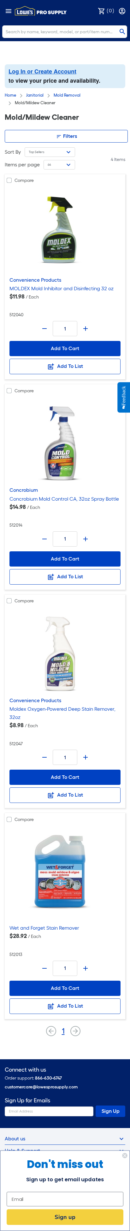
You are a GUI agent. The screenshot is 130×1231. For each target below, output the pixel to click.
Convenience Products (35, 280)
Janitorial (35, 95)
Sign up (65, 1217)
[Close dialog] (124, 1155)
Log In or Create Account (42, 71)
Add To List (69, 366)
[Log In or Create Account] (122, 11)
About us (15, 1139)
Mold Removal (67, 95)
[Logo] (41, 10)
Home (10, 95)
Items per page (22, 165)
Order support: (33, 1078)
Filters (69, 136)
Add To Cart (65, 348)
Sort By (13, 152)
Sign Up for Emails (27, 1100)
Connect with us (25, 1070)
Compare (24, 180)
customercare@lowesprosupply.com (41, 1087)
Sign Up (111, 1111)
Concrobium (23, 490)
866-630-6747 (48, 1078)
